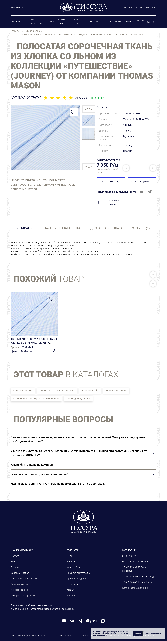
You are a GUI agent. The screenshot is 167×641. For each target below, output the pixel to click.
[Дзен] (91, 620)
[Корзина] (148, 21)
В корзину (114, 181)
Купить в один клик (142, 181)
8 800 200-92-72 (130, 556)
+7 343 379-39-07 (131, 576)
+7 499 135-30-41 (131, 561)
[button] (153, 274)
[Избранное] (143, 21)
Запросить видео (113, 202)
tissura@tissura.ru (139, 587)
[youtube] (64, 620)
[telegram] (80, 620)
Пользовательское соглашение (76, 635)
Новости (15, 556)
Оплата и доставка (21, 584)
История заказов (20, 589)
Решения (127, 8)
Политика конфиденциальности (28, 635)
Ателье (139, 8)
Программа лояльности (24, 578)
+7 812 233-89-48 (131, 567)
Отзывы (15, 567)
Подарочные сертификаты (25, 595)
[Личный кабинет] (153, 21)
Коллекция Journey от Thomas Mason (36, 398)
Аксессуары (107, 22)
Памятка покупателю (78, 573)
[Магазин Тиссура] (83, 521)
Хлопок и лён (90, 390)
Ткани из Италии (116, 390)
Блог (13, 561)
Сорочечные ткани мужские (57, 390)
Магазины (151, 8)
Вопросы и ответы (21, 573)
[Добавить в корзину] (55, 350)
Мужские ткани (22, 390)
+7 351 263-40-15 (131, 582)
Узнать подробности (153, 633)
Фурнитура (130, 22)
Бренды (71, 561)
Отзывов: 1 (82, 97)
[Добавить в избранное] (74, 112)
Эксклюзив (94, 22)
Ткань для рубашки (78, 398)
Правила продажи (76, 578)
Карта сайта (73, 567)
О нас (69, 556)
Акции (53, 22)
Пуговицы (119, 22)
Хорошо (138, 633)
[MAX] (103, 620)
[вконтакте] (72, 620)
